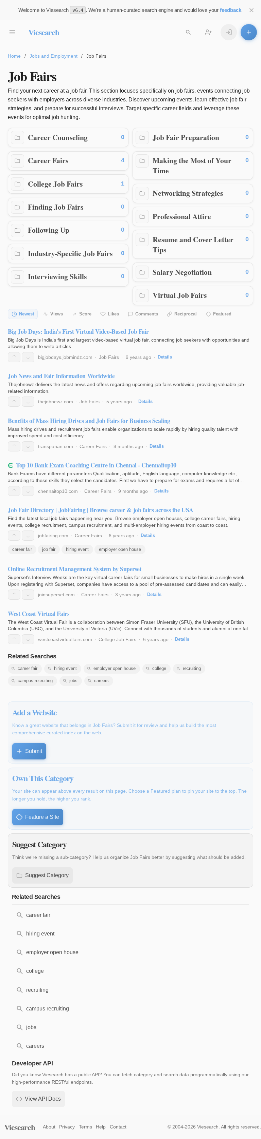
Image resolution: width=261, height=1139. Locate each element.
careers (101, 680)
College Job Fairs (55, 183)
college (159, 668)
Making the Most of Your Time (192, 165)
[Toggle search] (188, 32)
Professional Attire (182, 216)
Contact (118, 1127)
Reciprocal (185, 313)
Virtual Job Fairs (180, 295)
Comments (146, 313)
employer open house (120, 549)
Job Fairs (109, 357)
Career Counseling (58, 137)
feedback (230, 10)
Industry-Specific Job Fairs (70, 253)
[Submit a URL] (249, 32)
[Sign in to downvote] (28, 357)
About (49, 1127)
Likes (113, 313)
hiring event (77, 549)
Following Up (48, 230)
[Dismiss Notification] (251, 10)
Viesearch (43, 32)
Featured (222, 313)
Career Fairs (48, 160)
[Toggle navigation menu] (12, 32)
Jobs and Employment (53, 56)
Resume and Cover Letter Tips (193, 244)
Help (101, 1127)
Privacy (67, 1127)
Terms (85, 1127)
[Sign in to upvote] (14, 357)
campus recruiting (35, 680)
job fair (48, 549)
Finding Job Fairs (55, 206)
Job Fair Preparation (186, 137)
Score (85, 313)
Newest (26, 313)
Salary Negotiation (182, 272)
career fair (22, 549)
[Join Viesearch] (208, 32)
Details (165, 357)
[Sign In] (229, 32)
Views (56, 313)
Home (14, 56)
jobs (73, 680)
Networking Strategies (188, 193)
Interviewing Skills (57, 276)
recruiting (192, 668)
